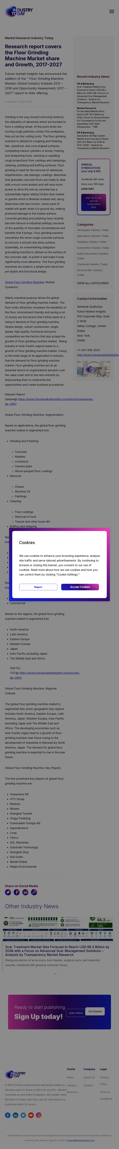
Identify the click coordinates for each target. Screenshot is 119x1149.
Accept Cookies (80, 586)
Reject (38, 587)
